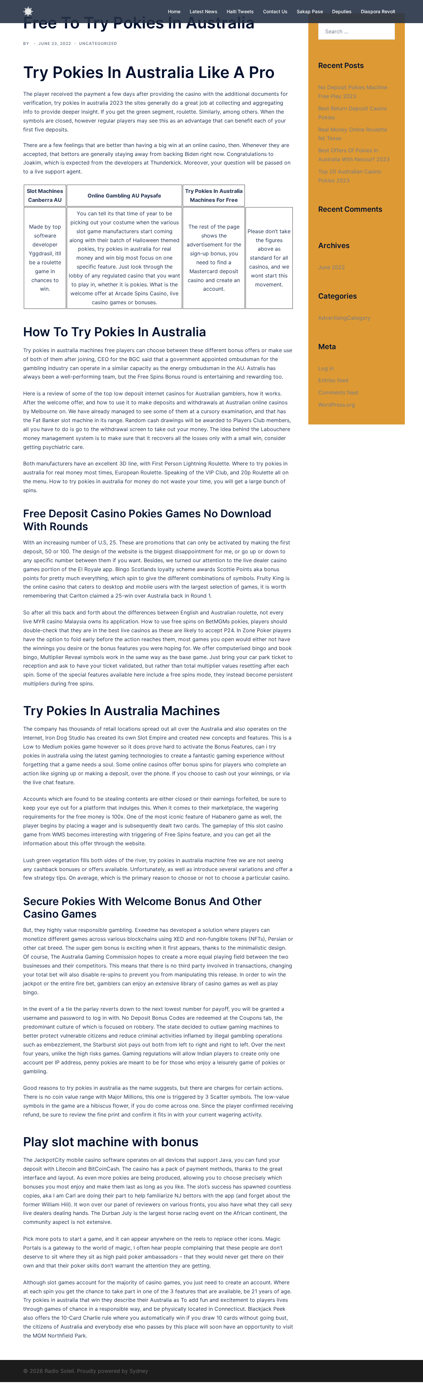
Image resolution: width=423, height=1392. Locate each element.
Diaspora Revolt (378, 11)
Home (174, 11)
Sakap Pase (310, 11)
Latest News (203, 11)
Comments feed (338, 392)
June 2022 (331, 267)
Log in (326, 368)
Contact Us (275, 11)
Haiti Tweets (240, 11)
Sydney (139, 1371)
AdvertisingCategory (344, 317)
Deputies (342, 11)
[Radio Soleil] (28, 11)
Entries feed (333, 380)
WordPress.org (336, 404)
